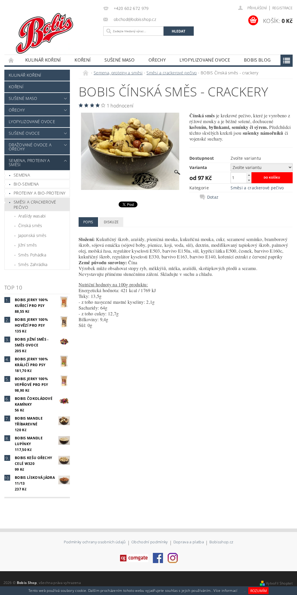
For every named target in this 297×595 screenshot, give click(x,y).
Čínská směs (30, 225)
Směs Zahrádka (32, 264)
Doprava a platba (188, 542)
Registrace (282, 8)
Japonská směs (32, 235)
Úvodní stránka (11, 60)
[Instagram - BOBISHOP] (173, 557)
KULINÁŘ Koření (43, 60)
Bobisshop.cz (221, 542)
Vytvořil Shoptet (279, 583)
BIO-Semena (26, 184)
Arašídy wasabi (32, 216)
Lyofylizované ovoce (205, 60)
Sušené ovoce (24, 133)
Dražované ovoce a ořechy (30, 147)
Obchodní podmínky (149, 542)
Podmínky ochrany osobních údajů (95, 542)
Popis (88, 222)
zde (241, 590)
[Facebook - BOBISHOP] (158, 557)
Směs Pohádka (32, 255)
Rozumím (258, 590)
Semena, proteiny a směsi (29, 162)
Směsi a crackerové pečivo (35, 204)
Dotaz (213, 197)
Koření (82, 60)
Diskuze (111, 222)
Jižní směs (27, 245)
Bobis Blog (257, 60)
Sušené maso (119, 60)
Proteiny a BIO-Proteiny (39, 193)
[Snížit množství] (248, 180)
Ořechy (157, 60)
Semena (22, 175)
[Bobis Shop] (57, 31)
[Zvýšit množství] (248, 175)
